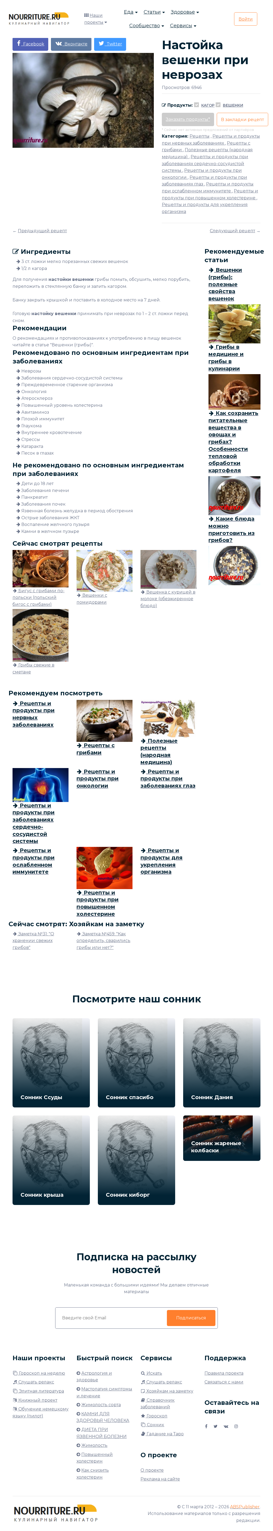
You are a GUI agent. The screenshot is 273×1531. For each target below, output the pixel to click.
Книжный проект (37, 1400)
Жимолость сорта (101, 1404)
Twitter (113, 43)
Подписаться (191, 1317)
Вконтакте (74, 43)
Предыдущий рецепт (42, 230)
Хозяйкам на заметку (169, 1391)
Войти (246, 19)
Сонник (155, 1424)
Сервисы (181, 26)
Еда (129, 12)
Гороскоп (156, 1415)
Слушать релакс (35, 1382)
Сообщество (144, 26)
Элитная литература (41, 1391)
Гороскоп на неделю (41, 1373)
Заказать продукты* (188, 119)
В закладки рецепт (242, 119)
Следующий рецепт (232, 230)
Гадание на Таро (165, 1433)
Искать (154, 1373)
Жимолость (94, 1445)
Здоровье (183, 12)
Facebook (32, 43)
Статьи (152, 12)
